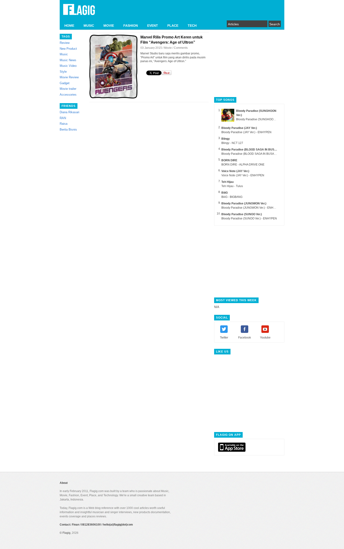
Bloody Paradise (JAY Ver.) (239, 128)
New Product (68, 48)
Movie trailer (68, 88)
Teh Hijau (227, 182)
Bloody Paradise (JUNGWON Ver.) (243, 203)
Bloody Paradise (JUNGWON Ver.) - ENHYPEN (251, 207)
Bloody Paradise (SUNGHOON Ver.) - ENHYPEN (267, 119)
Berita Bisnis (68, 129)
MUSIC (89, 25)
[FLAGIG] (79, 12)
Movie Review (69, 77)
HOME (69, 25)
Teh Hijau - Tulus (232, 186)
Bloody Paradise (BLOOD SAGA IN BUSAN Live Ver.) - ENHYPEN (263, 153)
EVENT (152, 25)
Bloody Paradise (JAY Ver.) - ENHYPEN (246, 132)
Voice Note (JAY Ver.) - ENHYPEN (242, 175)
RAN (63, 118)
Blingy (225, 138)
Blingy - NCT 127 (232, 143)
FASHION (130, 25)
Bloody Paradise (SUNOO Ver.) (241, 214)
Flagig (66, 532)
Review (65, 43)
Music (64, 54)
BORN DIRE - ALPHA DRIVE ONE (242, 164)
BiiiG (224, 192)
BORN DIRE (229, 160)
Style (63, 71)
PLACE (172, 25)
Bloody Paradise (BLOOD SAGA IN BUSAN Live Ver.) (256, 149)
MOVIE (108, 25)
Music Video (68, 66)
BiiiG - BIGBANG (231, 197)
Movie (168, 47)
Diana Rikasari (69, 112)
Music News (68, 60)
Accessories (68, 94)
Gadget (65, 83)
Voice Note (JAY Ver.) (235, 171)
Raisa (63, 123)
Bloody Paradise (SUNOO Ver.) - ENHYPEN (249, 218)
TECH (192, 25)
